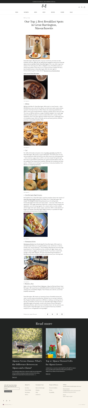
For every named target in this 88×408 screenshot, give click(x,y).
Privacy (50, 390)
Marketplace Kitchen (30, 241)
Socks (53, 12)
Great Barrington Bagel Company (33, 195)
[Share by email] (62, 314)
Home (62, 12)
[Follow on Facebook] (3, 400)
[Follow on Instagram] (6, 400)
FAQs (37, 392)
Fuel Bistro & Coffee (49, 153)
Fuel (26, 150)
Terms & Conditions (53, 388)
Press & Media (28, 390)
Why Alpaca (27, 392)
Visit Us (26, 394)
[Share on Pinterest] (57, 314)
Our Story (27, 388)
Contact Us (38, 394)
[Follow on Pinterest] (9, 400)
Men (35, 12)
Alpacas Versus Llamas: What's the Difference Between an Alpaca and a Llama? (27, 364)
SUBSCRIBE (8, 391)
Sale (71, 12)
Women (26, 12)
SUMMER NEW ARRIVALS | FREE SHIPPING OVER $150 (44, 1)
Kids (44, 12)
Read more (14, 377)
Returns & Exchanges (40, 388)
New (16, 12)
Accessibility (51, 392)
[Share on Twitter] (52, 314)
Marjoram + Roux (29, 283)
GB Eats (27, 104)
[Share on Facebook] (47, 314)
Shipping (37, 390)
